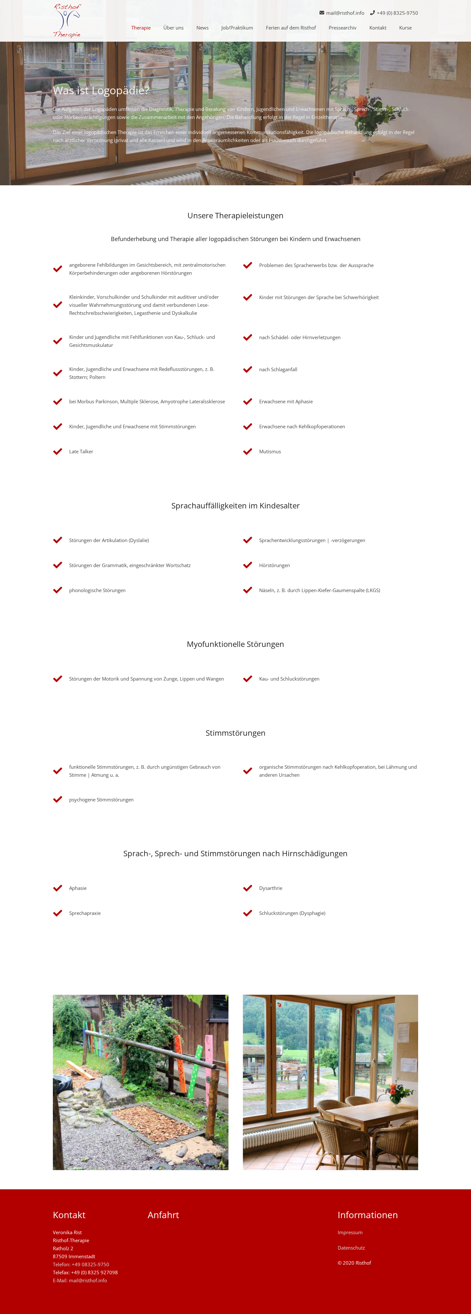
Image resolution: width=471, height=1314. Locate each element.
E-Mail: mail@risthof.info (80, 1280)
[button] (153, 28)
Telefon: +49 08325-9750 (81, 1264)
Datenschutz (351, 1247)
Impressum (350, 1232)
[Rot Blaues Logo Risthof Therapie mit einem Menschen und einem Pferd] (67, 20)
